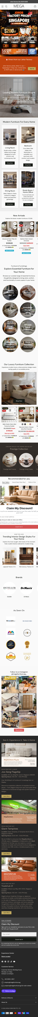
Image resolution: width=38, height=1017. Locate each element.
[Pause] (29, 54)
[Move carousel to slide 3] (20, 54)
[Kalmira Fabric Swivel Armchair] (26, 229)
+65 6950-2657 (9, 979)
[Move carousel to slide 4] (25, 54)
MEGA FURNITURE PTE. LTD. (13, 1008)
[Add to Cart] (15, 223)
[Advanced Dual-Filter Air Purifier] (9, 229)
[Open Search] (6, 6)
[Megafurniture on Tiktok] (11, 961)
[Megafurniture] (19, 6)
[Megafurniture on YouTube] (14, 961)
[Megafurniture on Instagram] (8, 961)
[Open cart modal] (35, 6)
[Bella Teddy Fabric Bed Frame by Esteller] (9, 414)
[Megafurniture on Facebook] (2, 961)
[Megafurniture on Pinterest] (5, 961)
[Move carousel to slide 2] (15, 54)
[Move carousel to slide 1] (10, 54)
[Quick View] (15, 227)
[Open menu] (2, 6)
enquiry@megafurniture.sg (12, 982)
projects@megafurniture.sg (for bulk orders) (17, 985)
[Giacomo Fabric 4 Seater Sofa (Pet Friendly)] (26, 414)
